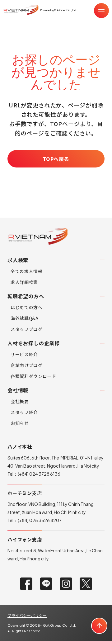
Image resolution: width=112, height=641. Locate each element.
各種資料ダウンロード (33, 376)
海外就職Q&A (25, 318)
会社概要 (20, 401)
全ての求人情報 (27, 271)
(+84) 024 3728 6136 (39, 474)
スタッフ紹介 (24, 412)
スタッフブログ (27, 329)
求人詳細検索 (24, 282)
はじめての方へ (27, 307)
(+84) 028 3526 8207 (40, 520)
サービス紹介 (24, 354)
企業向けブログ (27, 365)
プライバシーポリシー (27, 615)
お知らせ (20, 423)
